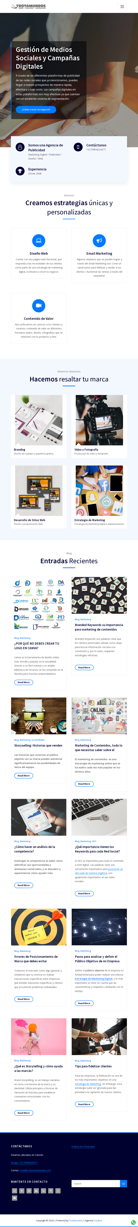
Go (123, 1183)
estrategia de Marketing (88, 1083)
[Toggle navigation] (122, 6)
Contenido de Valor (39, 318)
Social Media (37, 739)
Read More (24, 682)
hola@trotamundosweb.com (35, 1170)
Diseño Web (39, 253)
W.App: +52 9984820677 (24, 1162)
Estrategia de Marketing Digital (93, 978)
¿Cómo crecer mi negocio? (76, 65)
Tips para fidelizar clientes (93, 1066)
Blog (16, 637)
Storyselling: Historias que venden (38, 745)
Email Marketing (99, 253)
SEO (94, 841)
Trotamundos (76, 1220)
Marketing (25, 637)
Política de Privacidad (83, 1146)
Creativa (98, 1220)
